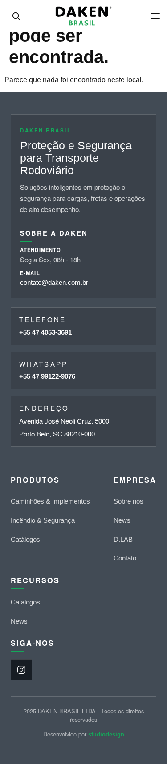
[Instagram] (21, 669)
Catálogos (25, 539)
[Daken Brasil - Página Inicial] (83, 16)
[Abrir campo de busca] (16, 16)
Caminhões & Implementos (50, 501)
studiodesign (106, 734)
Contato (125, 558)
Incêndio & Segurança (43, 520)
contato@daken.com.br (54, 282)
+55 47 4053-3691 (45, 332)
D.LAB (123, 539)
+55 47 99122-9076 (47, 376)
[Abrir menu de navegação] (155, 16)
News (122, 520)
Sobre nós (128, 501)
